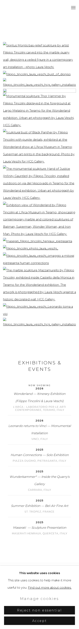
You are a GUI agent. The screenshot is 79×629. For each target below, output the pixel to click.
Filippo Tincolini (21, 8)
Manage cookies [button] (39, 598)
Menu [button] (73, 8)
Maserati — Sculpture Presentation (39, 527)
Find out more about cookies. (50, 587)
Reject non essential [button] (39, 610)
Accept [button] (39, 621)
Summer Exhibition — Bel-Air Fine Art (39, 506)
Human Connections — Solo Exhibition (40, 455)
